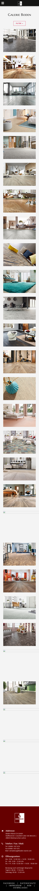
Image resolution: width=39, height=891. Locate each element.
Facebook (9, 883)
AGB (29, 885)
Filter (18, 23)
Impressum (15, 885)
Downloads (20, 887)
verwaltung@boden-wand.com (20, 851)
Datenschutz (28, 883)
